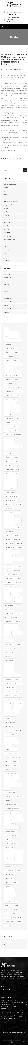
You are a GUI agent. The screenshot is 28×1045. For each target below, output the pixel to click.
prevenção (7, 769)
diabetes (16, 461)
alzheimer (7, 352)
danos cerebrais (9, 442)
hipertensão (8, 621)
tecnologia (18, 858)
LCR (12, 636)
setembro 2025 (7, 277)
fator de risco (18, 582)
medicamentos (8, 656)
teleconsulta (8, 862)
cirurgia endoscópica (10, 403)
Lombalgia (6, 215)
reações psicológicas (10, 792)
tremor (16, 905)
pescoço (7, 761)
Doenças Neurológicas (9, 205)
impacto (7, 629)
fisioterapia (7, 601)
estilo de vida (8, 562)
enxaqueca (19, 543)
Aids (17, 336)
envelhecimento (9, 543)
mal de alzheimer (9, 652)
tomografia (19, 870)
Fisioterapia (6, 208)
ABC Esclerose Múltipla (9, 150)
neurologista (17, 706)
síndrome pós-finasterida (10, 835)
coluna (6, 410)
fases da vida (8, 582)
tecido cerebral (8, 858)
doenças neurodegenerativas (11, 496)
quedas (18, 784)
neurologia (7, 706)
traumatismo (8, 905)
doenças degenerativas (10, 484)
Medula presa (8, 675)
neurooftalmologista (9, 714)
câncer (16, 379)
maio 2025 (6, 288)
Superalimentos (8, 855)
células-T (19, 391)
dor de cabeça (8, 504)
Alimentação (17, 340)
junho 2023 (6, 305)
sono (21, 851)
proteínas (15, 777)
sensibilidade (19, 816)
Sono (5, 253)
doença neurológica (9, 481)
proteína (7, 777)
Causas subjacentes (9, 387)
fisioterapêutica (17, 597)
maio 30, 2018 (18, 70)
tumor (6, 913)
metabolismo (8, 679)
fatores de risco (8, 586)
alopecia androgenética (10, 348)
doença (15, 473)
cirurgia (14, 399)
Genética (6, 212)
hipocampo (17, 621)
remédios (7, 800)
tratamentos (8, 897)
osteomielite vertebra (10, 738)
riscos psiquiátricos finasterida (12, 808)
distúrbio (7, 473)
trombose (16, 909)
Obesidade (18, 730)
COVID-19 (15, 426)
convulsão (7, 422)
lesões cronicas (8, 644)
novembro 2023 (7, 302)
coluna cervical (16, 410)
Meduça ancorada (9, 660)
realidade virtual (8, 796)
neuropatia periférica (10, 722)
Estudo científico (16, 570)
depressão (7, 449)
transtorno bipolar (9, 878)
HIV (6, 625)
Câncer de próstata (9, 383)
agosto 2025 (7, 281)
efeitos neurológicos (10, 531)
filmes (6, 594)
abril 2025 (6, 291)
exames (7, 574)
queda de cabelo (9, 784)
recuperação (19, 796)
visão (6, 925)
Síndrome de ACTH (9, 823)
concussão (19, 418)
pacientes (7, 742)
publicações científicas (10, 781)
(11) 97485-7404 (12, 21)
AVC (18, 371)
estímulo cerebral (9, 566)
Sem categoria (7, 250)
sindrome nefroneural (10, 831)
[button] (18, 1041)
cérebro (18, 395)
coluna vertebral (9, 418)
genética (7, 617)
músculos (7, 695)
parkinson (7, 753)
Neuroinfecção (7, 226)
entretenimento (17, 539)
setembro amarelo (18, 819)
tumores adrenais (17, 917)
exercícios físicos (9, 578)
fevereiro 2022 (7, 309)
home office (13, 625)
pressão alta (16, 765)
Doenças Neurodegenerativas (11, 201)
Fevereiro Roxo (8, 590)
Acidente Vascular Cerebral (10, 184)
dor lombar (18, 504)
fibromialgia (18, 590)
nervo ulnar (7, 699)
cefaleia (20, 387)
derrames (15, 457)
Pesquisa (6, 243)
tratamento (7, 886)
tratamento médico (9, 893)
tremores (7, 909)
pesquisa (15, 761)
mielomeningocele (9, 687)
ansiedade (7, 360)
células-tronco (8, 395)
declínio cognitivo (9, 445)
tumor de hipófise (16, 913)
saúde (6, 812)
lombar (7, 648)
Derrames (6, 194)
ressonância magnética (10, 804)
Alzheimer (6, 188)
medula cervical (8, 668)
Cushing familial (8, 438)
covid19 (7, 430)
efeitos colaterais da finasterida (12, 527)
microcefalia (8, 683)
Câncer (5, 191)
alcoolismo (7, 340)
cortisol (7, 426)
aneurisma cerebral (9, 356)
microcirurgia (18, 683)
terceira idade (8, 866)
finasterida (7, 597)
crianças (14, 430)
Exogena (19, 578)
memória (18, 675)
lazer (6, 636)
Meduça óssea (8, 664)
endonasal (7, 539)
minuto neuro (8, 691)
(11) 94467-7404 (12, 14)
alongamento (8, 344)
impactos (15, 629)
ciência (7, 399)
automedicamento (9, 371)
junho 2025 (6, 284)
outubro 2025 (7, 274)
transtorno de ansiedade (10, 882)
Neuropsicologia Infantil (9, 239)
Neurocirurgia (7, 222)
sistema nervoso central (10, 851)
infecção (7, 632)
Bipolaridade (8, 379)
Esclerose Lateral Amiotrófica (11, 551)
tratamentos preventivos (10, 901)
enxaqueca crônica (9, 547)
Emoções (7, 535)
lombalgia (19, 644)
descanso (7, 461)
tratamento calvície (9, 890)
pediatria (7, 757)
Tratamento (6, 260)
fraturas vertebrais (9, 605)
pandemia (7, 745)
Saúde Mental (15, 812)
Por (7, 70)
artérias (7, 364)
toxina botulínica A (9, 874)
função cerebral (8, 609)
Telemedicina (7, 257)
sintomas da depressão (10, 843)
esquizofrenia (19, 558)
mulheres (18, 691)
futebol (19, 613)
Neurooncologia (7, 233)
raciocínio (7, 788)
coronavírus (16, 422)
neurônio (7, 710)
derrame (7, 457)
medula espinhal (9, 671)
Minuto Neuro (7, 219)
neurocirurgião (19, 703)
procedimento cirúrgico (10, 773)
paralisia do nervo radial (10, 749)
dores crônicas (8, 516)
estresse (19, 566)
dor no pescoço (8, 512)
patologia (16, 753)
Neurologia (6, 229)
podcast (7, 765)
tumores (7, 917)
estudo (7, 570)
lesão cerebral (8, 640)
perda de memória (17, 757)
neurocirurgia (8, 703)
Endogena (16, 535)
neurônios (16, 710)
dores (18, 512)
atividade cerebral (17, 364)
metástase (17, 679)
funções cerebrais (9, 613)
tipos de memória (9, 870)
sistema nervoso (9, 847)
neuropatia (7, 718)
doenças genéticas (9, 492)
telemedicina (18, 862)
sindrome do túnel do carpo (11, 827)
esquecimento (8, 558)
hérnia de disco (16, 617)
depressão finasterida (10, 453)
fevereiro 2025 (7, 298)
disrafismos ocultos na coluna (12, 469)
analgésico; (16, 352)
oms (13, 734)
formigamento (17, 601)
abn (6, 329)
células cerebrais (9, 391)
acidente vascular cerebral (11, 332)
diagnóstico (7, 465)
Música (15, 695)
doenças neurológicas (10, 500)
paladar (15, 742)
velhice (19, 921)
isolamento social (17, 632)
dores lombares (8, 519)
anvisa (15, 360)
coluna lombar (8, 414)
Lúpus (14, 648)
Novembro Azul (8, 730)
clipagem (7, 406)
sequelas (7, 819)
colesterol (16, 406)
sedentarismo (8, 816)
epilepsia (20, 547)
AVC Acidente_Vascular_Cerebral (12, 375)
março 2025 (6, 295)
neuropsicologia (9, 726)
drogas (18, 519)
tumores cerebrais (9, 921)
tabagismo (19, 855)
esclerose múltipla (9, 555)
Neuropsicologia (7, 236)
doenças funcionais (9, 488)
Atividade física (8, 368)
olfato (6, 734)
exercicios (15, 574)
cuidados (7, 434)
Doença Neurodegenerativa (11, 477)
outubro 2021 (7, 312)
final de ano (14, 594)
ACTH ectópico (8, 336)
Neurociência (17, 699)
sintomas (7, 839)
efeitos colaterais (9, 523)
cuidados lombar (17, 434)
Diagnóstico (6, 198)
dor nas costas (8, 508)
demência (19, 445)
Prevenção (6, 246)
